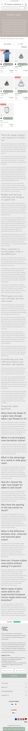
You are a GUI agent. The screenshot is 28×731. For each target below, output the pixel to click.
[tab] (14, 683)
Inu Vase (16, 68)
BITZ (1, 120)
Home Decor (3, 38)
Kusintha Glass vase (4, 122)
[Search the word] (25, 8)
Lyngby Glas (3, 66)
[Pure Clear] (15, 91)
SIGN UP (14, 676)
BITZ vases (12, 378)
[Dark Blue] (1, 64)
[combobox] (14, 8)
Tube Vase (2, 68)
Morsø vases (4, 386)
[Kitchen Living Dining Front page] (14, 4)
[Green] (1, 118)
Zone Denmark (18, 66)
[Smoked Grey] (1, 91)
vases (19, 348)
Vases (16, 38)
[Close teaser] (24, 728)
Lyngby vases (4, 382)
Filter (21, 44)
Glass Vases (21, 38)
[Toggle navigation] (2, 4)
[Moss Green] (15, 64)
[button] (14, 729)
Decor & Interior (10, 38)
